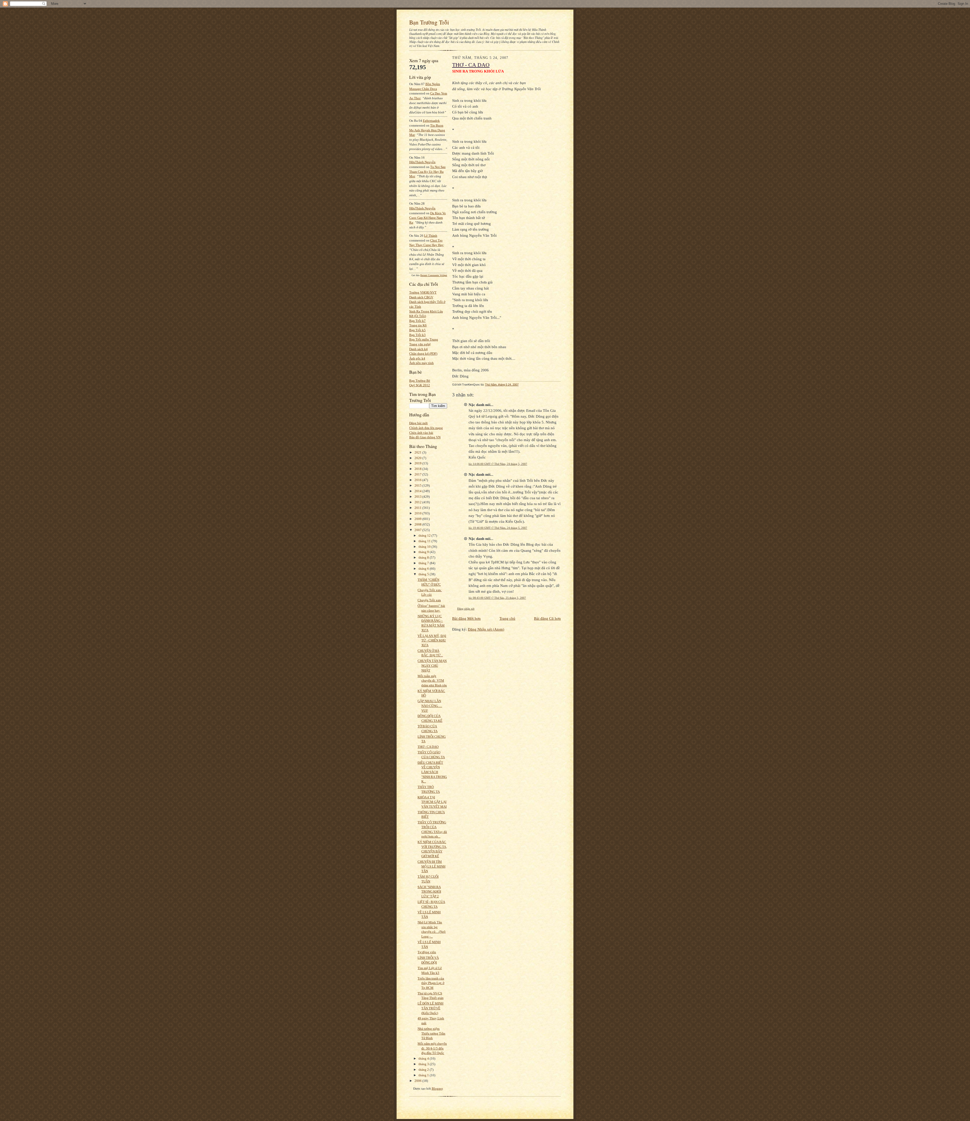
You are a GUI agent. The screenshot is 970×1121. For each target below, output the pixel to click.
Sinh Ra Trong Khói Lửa (426, 311)
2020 (418, 458)
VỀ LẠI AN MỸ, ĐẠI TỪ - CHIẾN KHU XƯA (432, 640)
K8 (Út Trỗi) (417, 316)
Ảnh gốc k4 (417, 358)
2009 (418, 519)
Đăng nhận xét (465, 608)
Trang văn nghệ (420, 344)
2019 (418, 463)
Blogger (437, 1088)
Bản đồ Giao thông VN (425, 437)
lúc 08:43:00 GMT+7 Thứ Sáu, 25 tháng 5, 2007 (497, 597)
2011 (418, 508)
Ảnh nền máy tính (421, 363)
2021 (418, 452)
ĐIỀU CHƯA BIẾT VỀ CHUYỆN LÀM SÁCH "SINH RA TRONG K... (432, 772)
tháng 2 (424, 1069)
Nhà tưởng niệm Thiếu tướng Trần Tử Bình (431, 1033)
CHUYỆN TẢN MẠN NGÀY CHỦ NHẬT (432, 665)
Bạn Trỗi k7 (417, 321)
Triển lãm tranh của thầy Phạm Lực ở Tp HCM (431, 983)
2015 (418, 485)
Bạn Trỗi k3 (417, 335)
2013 (418, 496)
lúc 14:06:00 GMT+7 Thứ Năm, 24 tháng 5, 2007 (498, 463)
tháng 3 (424, 1064)
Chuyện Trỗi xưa (429, 600)
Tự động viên (427, 952)
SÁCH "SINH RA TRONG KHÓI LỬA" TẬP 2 (429, 891)
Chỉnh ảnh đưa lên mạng (426, 428)
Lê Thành (430, 235)
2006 (418, 1081)
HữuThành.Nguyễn (422, 162)
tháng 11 (425, 541)
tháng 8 (424, 557)
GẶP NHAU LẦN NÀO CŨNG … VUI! (430, 705)
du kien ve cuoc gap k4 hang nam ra (427, 217)
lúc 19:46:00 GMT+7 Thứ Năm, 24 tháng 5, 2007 (498, 527)
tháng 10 (425, 546)
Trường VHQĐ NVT (423, 292)
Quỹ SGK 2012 (419, 385)
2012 (418, 502)
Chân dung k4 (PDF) (423, 353)
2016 (418, 480)
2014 (418, 491)
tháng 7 (424, 563)
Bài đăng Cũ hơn (547, 618)
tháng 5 (424, 574)
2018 (418, 469)
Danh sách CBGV (421, 297)
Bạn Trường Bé (419, 381)
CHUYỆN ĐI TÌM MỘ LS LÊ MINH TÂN (431, 866)
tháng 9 (424, 552)
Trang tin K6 (418, 325)
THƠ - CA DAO (428, 747)
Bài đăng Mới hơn (466, 618)
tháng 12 (425, 535)
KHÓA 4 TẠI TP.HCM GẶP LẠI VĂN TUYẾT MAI (432, 801)
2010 (418, 513)
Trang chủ (507, 618)
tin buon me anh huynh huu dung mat (427, 130)
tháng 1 (424, 1075)
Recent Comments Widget (433, 275)
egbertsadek (431, 121)
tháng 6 (424, 568)
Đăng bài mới (418, 423)
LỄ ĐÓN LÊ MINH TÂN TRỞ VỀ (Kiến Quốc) (430, 1008)
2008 (418, 524)
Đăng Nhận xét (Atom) (486, 629)
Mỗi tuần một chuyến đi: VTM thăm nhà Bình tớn (432, 680)
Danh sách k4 (418, 349)
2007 (418, 530)
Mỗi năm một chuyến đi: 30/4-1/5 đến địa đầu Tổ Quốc (432, 1048)
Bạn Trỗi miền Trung (423, 339)
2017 (418, 474)
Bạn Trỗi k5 (417, 330)
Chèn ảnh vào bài (421, 433)
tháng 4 (424, 1058)
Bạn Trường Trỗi (429, 22)
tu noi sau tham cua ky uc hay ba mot (427, 171)
